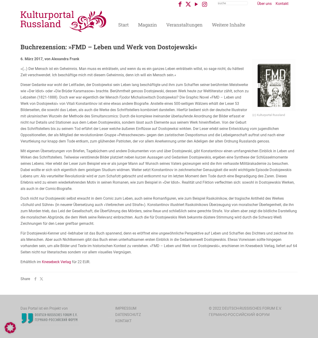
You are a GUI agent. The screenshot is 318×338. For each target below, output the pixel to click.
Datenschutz (128, 314)
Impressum (125, 308)
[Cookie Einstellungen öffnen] (10, 332)
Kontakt (282, 3)
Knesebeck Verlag (56, 262)
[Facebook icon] (180, 4)
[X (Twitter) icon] (188, 4)
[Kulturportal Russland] (63, 21)
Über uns (264, 3)
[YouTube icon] (196, 4)
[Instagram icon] (204, 4)
